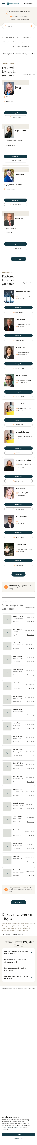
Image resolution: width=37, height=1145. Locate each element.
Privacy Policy (6, 1127)
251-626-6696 (17, 248)
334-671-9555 (17, 117)
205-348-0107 (19, 396)
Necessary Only (18, 1138)
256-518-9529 (20, 425)
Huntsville (29, 988)
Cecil (16, 988)
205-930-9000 (16, 161)
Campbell (25, 988)
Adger (14, 988)
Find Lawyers (28, 3)
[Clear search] (27, 26)
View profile (15, 113)
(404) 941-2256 (19, 312)
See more (18, 574)
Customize (18, 1142)
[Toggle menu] (3, 3)
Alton (11, 989)
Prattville (5, 989)
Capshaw (10, 988)
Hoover (8, 989)
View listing (30, 621)
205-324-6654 (19, 368)
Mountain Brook (20, 988)
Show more (18, 259)
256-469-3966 (19, 340)
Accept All (18, 1134)
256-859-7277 (19, 481)
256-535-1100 (19, 453)
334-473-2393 (16, 204)
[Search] (31, 26)
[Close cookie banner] (34, 1116)
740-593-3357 (19, 537)
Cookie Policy (18, 1127)
